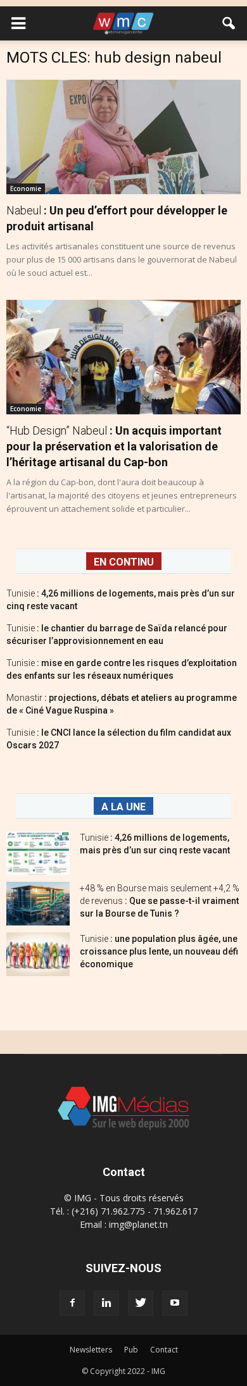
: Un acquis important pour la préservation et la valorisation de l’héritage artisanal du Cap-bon (114, 446)
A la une (123, 807)
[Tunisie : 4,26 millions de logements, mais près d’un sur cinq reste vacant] (38, 853)
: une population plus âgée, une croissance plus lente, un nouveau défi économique (159, 951)
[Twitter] (140, 1303)
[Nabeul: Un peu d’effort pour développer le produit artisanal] (123, 137)
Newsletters (91, 1349)
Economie (25, 188)
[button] (229, 23)
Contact (164, 1349)
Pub (131, 1349)
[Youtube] (174, 1303)
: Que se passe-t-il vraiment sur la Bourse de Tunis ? (159, 901)
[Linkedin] (106, 1303)
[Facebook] (72, 1303)
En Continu (124, 562)
